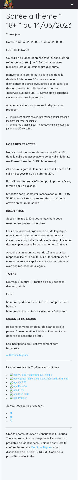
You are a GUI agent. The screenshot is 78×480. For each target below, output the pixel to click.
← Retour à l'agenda (17, 355)
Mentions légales (41, 447)
